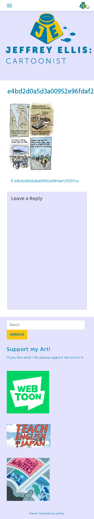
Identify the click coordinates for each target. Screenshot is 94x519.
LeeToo (59, 513)
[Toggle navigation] (9, 5)
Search (17, 335)
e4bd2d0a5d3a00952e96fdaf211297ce (46, 181)
